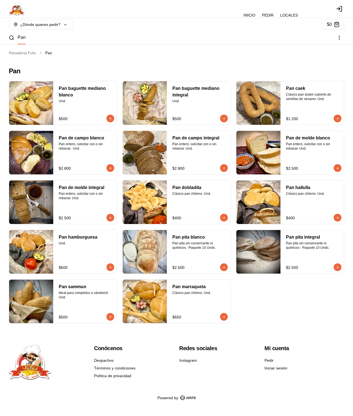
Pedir (269, 360)
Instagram (188, 360)
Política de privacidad (112, 376)
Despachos (104, 360)
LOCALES (289, 15)
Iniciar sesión (275, 368)
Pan (22, 37)
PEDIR (268, 15)
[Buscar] (11, 37)
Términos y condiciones (114, 368)
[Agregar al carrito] (110, 118)
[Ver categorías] (339, 38)
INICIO (249, 15)
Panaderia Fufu (22, 53)
